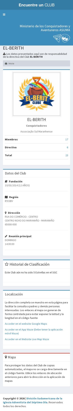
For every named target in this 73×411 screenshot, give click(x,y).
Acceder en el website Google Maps (26, 323)
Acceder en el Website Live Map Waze (27, 339)
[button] (4, 14)
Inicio (11, 63)
